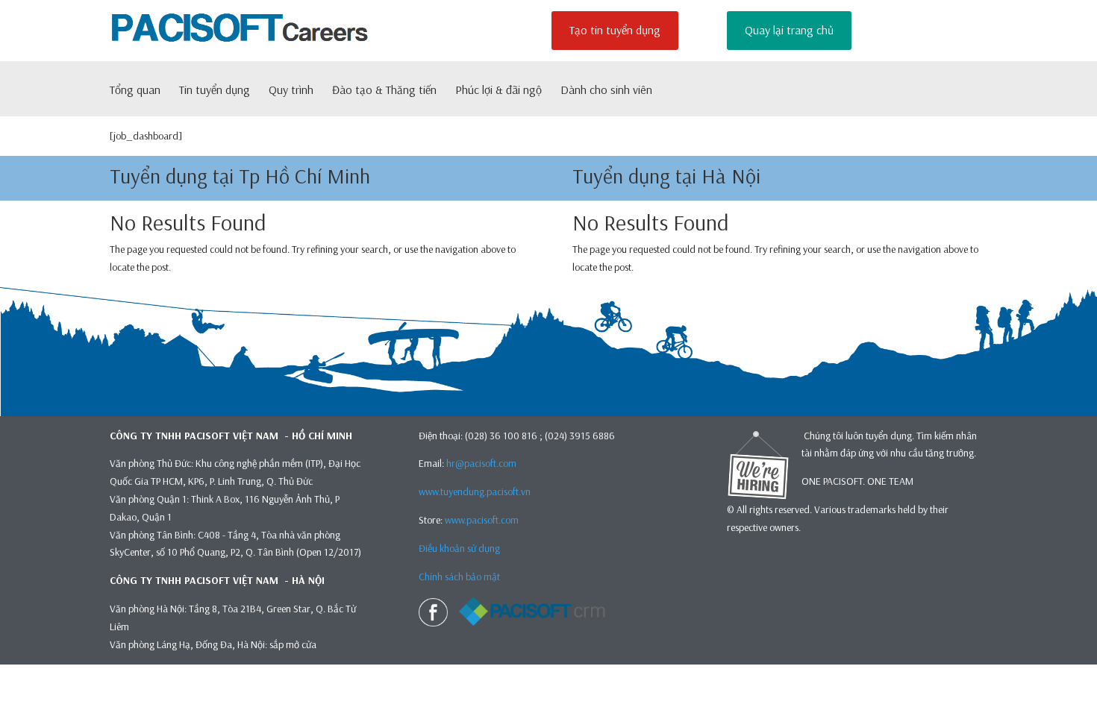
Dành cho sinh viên (606, 90)
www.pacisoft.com (482, 520)
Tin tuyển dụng (214, 90)
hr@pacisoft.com (481, 463)
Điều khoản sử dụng (459, 548)
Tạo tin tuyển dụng (614, 29)
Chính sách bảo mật (460, 576)
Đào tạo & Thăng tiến (384, 90)
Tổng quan (135, 90)
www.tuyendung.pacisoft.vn (475, 491)
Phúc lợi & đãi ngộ (498, 90)
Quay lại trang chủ (789, 29)
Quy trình (291, 90)
